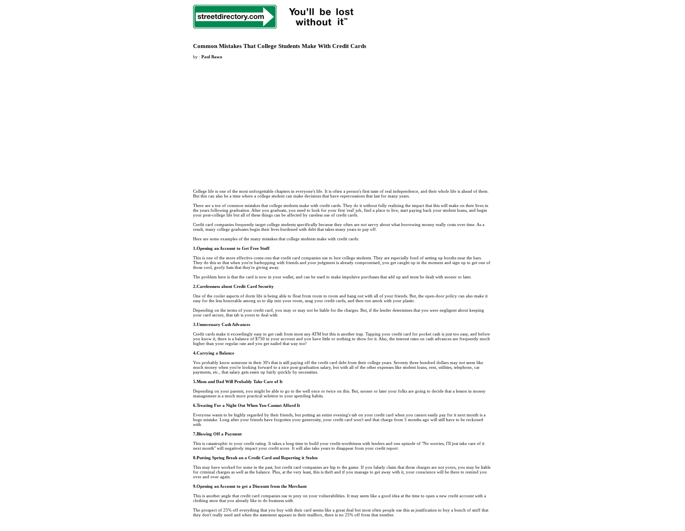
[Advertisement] (259, 119)
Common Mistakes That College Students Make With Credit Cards (279, 46)
